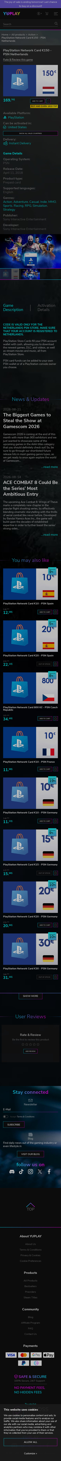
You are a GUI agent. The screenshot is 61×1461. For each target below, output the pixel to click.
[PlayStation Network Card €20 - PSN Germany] (30, 897)
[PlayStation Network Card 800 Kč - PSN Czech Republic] (30, 688)
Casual (34, 202)
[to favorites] (48, 101)
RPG (28, 206)
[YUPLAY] (11, 13)
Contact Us (30, 1334)
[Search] (56, 23)
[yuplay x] (39, 1171)
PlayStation (16, 117)
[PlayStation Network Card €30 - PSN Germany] (30, 949)
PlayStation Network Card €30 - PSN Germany (30, 968)
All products (18, 34)
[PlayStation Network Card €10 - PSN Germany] (30, 793)
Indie (43, 202)
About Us (30, 1244)
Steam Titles (30, 1297)
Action (32, 34)
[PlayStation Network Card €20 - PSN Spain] (30, 636)
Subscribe (13, 1124)
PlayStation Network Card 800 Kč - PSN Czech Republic (30, 709)
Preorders (30, 1291)
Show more (30, 996)
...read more (49, 467)
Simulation (40, 206)
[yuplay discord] (11, 1171)
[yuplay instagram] (30, 1171)
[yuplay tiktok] (21, 1171)
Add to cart (37, 101)
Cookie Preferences (30, 1261)
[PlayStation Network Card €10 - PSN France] (30, 742)
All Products (30, 1280)
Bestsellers (30, 1286)
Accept (22, 1116)
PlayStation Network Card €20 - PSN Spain (28, 655)
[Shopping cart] (47, 13)
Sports (7, 206)
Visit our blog (30, 1154)
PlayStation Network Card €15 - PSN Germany (30, 864)
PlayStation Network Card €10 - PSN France (29, 762)
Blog (30, 1317)
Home (5, 34)
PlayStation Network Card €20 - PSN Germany (30, 916)
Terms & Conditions (25, 1116)
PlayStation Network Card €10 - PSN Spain (28, 603)
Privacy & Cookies (30, 1255)
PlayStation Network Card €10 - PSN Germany (30, 812)
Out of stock (44, 664)
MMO (52, 202)
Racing (18, 206)
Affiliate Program (30, 1322)
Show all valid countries (30, 133)
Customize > (30, 1453)
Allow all (30, 1442)
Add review (30, 1051)
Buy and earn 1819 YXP (44, 106)
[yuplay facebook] (49, 1171)
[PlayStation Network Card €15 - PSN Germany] (30, 845)
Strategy (9, 209)
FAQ (30, 1328)
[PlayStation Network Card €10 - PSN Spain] (30, 584)
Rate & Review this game (18, 59)
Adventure (20, 202)
